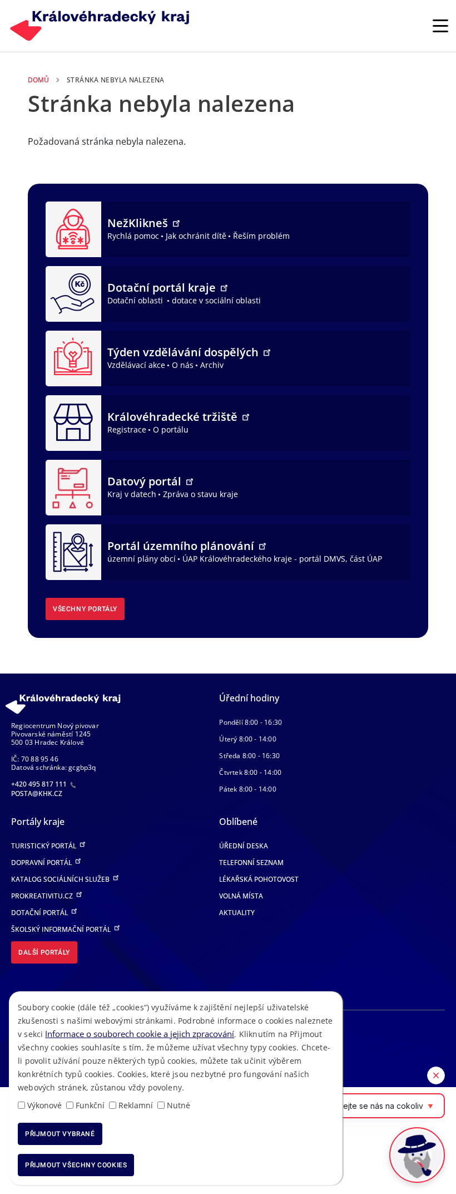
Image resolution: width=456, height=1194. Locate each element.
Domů (38, 80)
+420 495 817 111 (39, 784)
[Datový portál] (73, 486)
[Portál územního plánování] (73, 551)
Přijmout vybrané (60, 1134)
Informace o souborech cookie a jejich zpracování (139, 1033)
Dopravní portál (42, 862)
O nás (183, 365)
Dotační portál (40, 912)
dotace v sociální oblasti (216, 300)
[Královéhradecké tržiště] (73, 422)
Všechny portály (85, 609)
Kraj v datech (131, 494)
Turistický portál (44, 846)
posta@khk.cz (36, 793)
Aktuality (237, 912)
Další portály (44, 952)
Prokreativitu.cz (43, 896)
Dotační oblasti (136, 300)
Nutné (178, 1105)
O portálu (171, 429)
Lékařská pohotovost (259, 879)
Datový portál (145, 481)
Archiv (212, 365)
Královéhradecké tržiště (173, 416)
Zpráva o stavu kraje (200, 494)
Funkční (90, 1105)
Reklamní (135, 1105)
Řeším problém (261, 235)
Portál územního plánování (182, 545)
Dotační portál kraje (163, 287)
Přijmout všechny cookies (76, 1165)
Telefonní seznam (251, 862)
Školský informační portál (61, 929)
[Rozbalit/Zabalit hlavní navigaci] (440, 25)
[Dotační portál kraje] (73, 293)
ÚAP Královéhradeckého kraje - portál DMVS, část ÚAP (282, 558)
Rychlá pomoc (133, 235)
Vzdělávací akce (136, 365)
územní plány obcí (141, 558)
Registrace (126, 429)
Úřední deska (243, 846)
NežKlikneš (139, 222)
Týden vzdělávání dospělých (184, 352)
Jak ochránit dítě (196, 235)
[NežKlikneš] (73, 228)
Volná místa (241, 896)
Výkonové (44, 1105)
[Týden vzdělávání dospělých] (73, 357)
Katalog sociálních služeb (61, 879)
